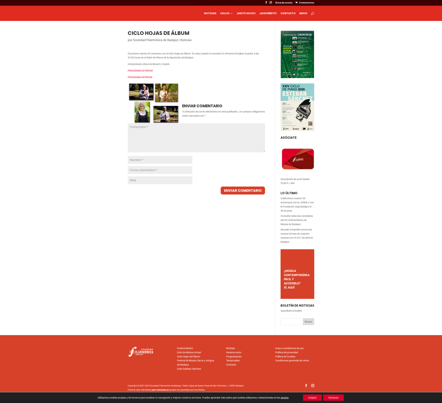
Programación (234, 356)
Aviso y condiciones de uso (289, 348)
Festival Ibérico (185, 348)
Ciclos (224, 13)
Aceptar (312, 397)
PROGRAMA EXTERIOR (140, 70)
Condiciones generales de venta (292, 360)
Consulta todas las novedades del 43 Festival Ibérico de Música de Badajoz (297, 220)
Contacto (288, 13)
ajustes (285, 397)
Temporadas (233, 360)
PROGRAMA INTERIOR (140, 77)
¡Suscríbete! (268, 13)
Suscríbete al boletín (291, 310)
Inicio (303, 13)
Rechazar (333, 397)
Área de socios (283, 3)
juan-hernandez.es (160, 390)
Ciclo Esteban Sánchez (189, 368)
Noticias (210, 13)
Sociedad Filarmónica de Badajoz (155, 40)
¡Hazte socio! (246, 13)
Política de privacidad (286, 352)
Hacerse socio (233, 352)
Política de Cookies (285, 356)
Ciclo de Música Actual (189, 352)
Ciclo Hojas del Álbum (188, 356)
